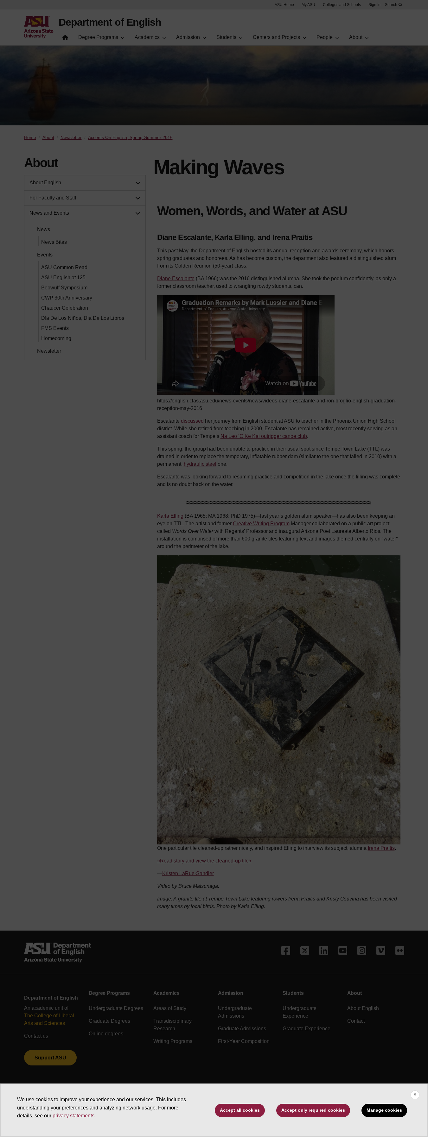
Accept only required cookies (313, 1110)
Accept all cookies (240, 1110)
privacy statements (73, 1115)
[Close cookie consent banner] (415, 1094)
